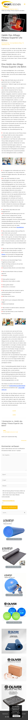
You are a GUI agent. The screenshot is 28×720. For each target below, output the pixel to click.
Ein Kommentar (5, 43)
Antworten (23, 440)
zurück (14, 410)
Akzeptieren (16, 716)
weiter (14, 415)
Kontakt (24, 713)
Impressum (5, 713)
